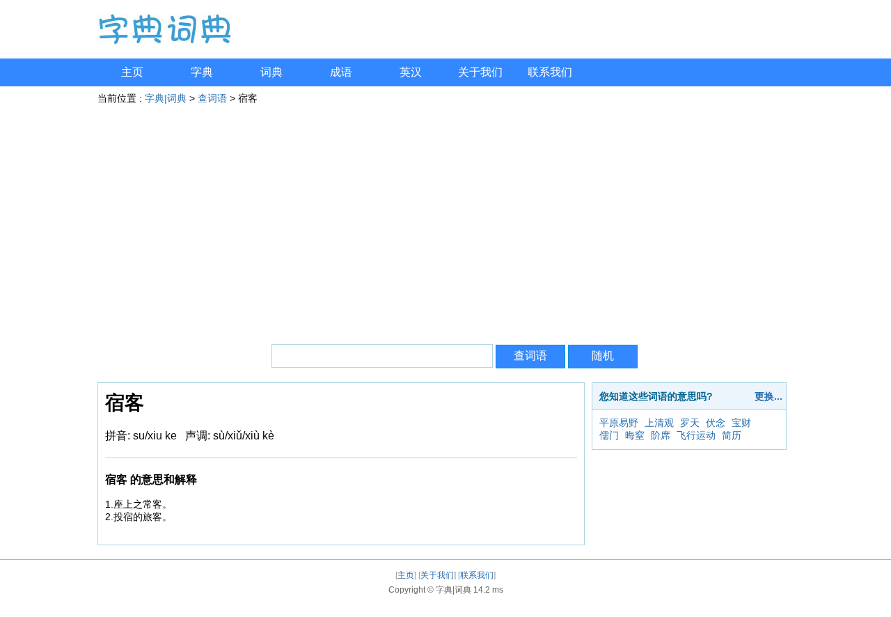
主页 (132, 72)
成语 (341, 72)
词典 (271, 72)
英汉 (411, 72)
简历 (731, 435)
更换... (768, 396)
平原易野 (618, 422)
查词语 (212, 98)
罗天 (690, 422)
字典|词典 (166, 98)
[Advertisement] (445, 218)
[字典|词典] (164, 41)
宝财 (741, 422)
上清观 (659, 422)
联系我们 (550, 72)
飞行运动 (696, 435)
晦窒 (635, 435)
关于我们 (480, 72)
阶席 (660, 435)
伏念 (715, 422)
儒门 (609, 435)
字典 (202, 72)
